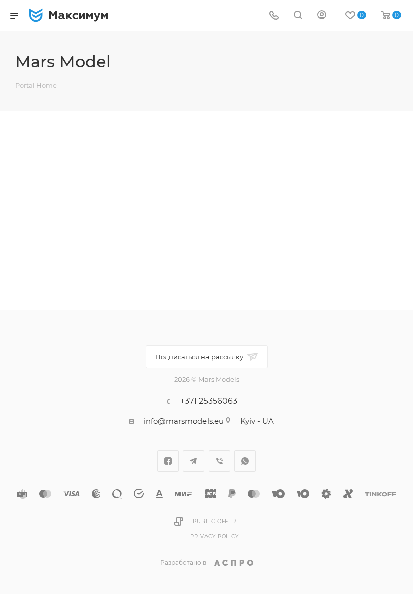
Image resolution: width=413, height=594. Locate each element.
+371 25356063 (208, 401)
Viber (219, 461)
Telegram (193, 461)
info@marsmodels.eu (184, 421)
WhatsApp (245, 461)
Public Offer (214, 521)
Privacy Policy (214, 536)
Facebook (168, 461)
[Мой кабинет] (321, 16)
